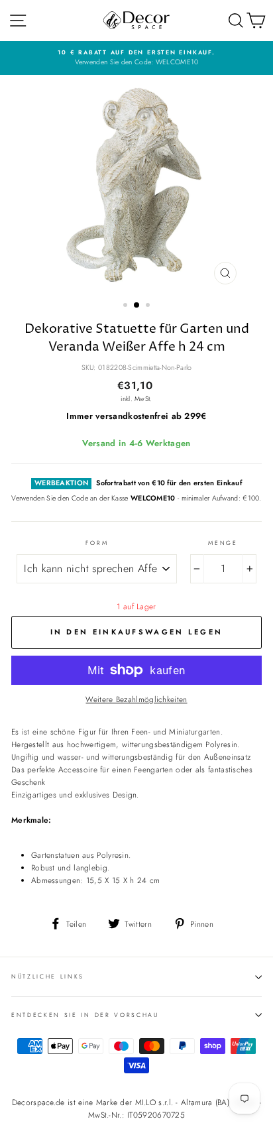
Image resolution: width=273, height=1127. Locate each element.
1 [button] (126, 306)
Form (96, 542)
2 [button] (137, 305)
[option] (136, 58)
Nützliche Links (47, 976)
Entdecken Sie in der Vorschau (85, 1014)
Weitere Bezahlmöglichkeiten (136, 699)
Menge (222, 542)
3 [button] (149, 306)
